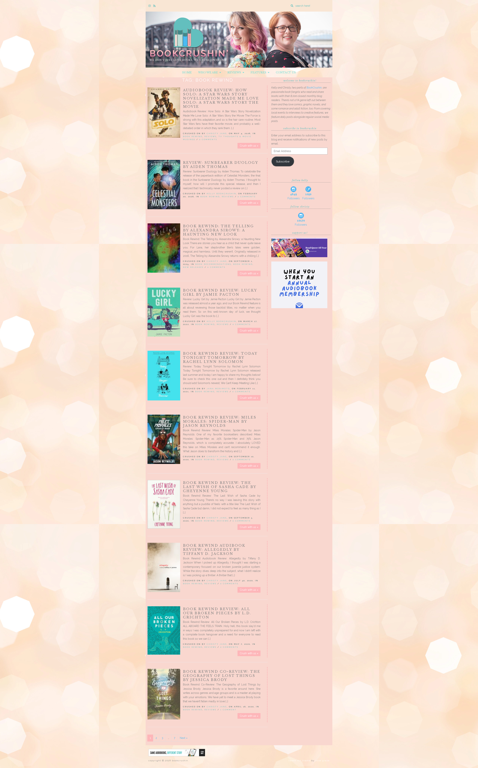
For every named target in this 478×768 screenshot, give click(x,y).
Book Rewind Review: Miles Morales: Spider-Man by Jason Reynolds (219, 421)
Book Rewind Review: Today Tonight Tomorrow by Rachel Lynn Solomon (220, 358)
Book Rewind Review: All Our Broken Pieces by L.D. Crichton (217, 613)
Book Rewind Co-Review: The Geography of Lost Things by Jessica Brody (221, 676)
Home (187, 72)
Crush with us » (249, 145)
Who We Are (208, 72)
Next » (183, 737)
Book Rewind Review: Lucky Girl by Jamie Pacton (220, 292)
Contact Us (286, 72)
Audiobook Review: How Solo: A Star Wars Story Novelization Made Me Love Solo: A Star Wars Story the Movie (221, 98)
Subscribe (282, 161)
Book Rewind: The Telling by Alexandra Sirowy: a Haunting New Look (218, 230)
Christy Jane (217, 133)
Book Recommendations (213, 264)
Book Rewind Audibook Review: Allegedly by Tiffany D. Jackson (214, 550)
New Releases (193, 267)
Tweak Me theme (299, 760)
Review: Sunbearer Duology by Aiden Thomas (220, 165)
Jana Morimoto (218, 389)
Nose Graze (322, 760)
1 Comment (228, 710)
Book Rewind (192, 136)
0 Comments (208, 139)
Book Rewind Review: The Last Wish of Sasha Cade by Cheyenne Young (219, 487)
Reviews (235, 72)
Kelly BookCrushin (221, 194)
